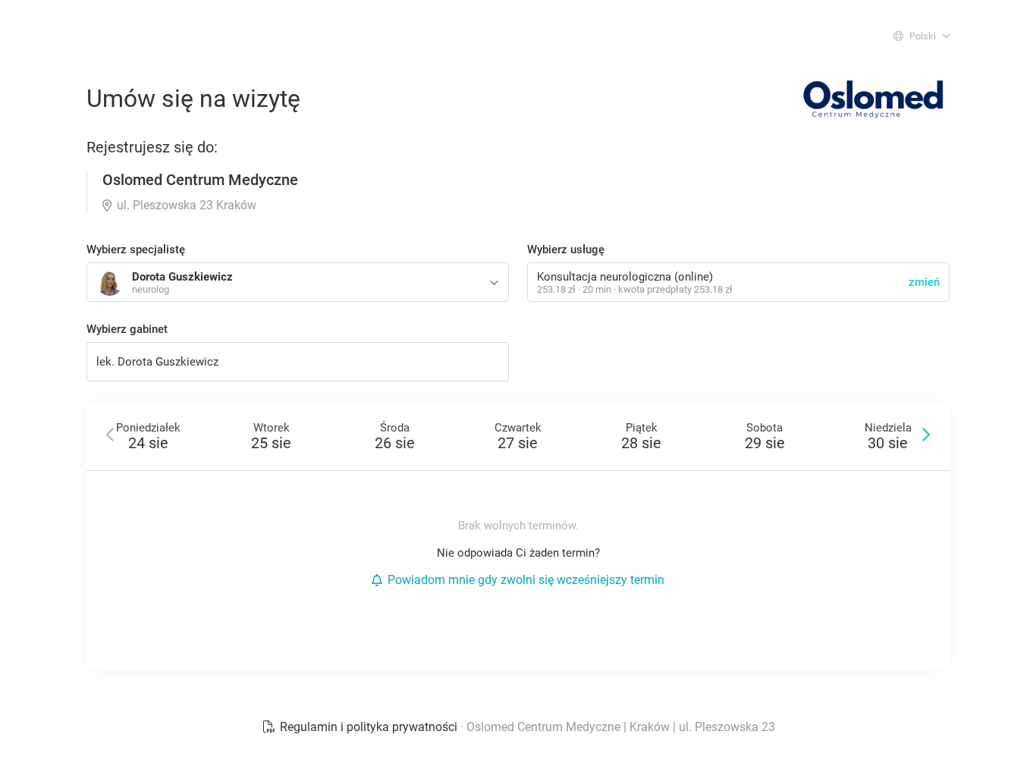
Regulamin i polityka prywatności (368, 727)
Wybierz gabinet (127, 329)
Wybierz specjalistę (135, 249)
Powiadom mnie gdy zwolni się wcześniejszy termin (526, 580)
